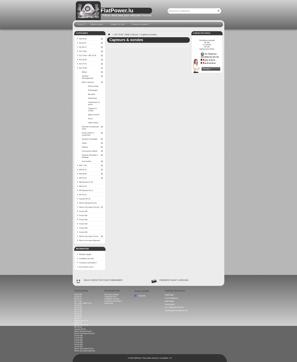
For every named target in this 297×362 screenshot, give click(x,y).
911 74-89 (82, 51)
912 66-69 (83, 60)
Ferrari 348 (83, 211)
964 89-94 (83, 174)
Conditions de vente (86, 258)
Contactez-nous (110, 297)
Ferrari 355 (83, 215)
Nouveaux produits (111, 294)
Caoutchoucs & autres (94, 103)
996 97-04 (83, 186)
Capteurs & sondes (92, 109)
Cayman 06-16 (84, 199)
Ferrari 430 (83, 224)
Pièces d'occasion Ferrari (88, 236)
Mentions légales (85, 254)
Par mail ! (207, 69)
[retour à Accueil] (109, 35)
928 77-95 (83, 165)
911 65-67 (82, 43)
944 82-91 (83, 169)
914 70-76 (83, 64)
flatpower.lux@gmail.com (178, 310)
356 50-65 (83, 39)
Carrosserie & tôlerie (89, 151)
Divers (90, 119)
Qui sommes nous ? (86, 267)
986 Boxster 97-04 (86, 182)
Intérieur (85, 147)
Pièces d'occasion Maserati (89, 240)
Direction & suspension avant (90, 128)
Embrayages (93, 90)
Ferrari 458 (83, 228)
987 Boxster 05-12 (86, 190)
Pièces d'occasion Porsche (89, 207)
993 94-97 (83, 178)
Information (82, 249)
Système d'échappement (87, 77)
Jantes (84, 143)
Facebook (142, 296)
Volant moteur (93, 123)
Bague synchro (93, 115)
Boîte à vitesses (88, 82)
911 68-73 (82, 47)
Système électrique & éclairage (90, 156)
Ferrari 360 (83, 220)
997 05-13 (83, 195)
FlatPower (137, 358)
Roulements (92, 98)
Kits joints (91, 94)
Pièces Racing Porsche (88, 203)
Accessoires (86, 161)
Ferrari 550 (83, 232)
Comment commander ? (88, 263)
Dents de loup (93, 86)
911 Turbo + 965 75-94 (87, 55)
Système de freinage (89, 139)
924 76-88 (83, 68)
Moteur (84, 72)
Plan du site (108, 303)
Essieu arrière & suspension (88, 134)
